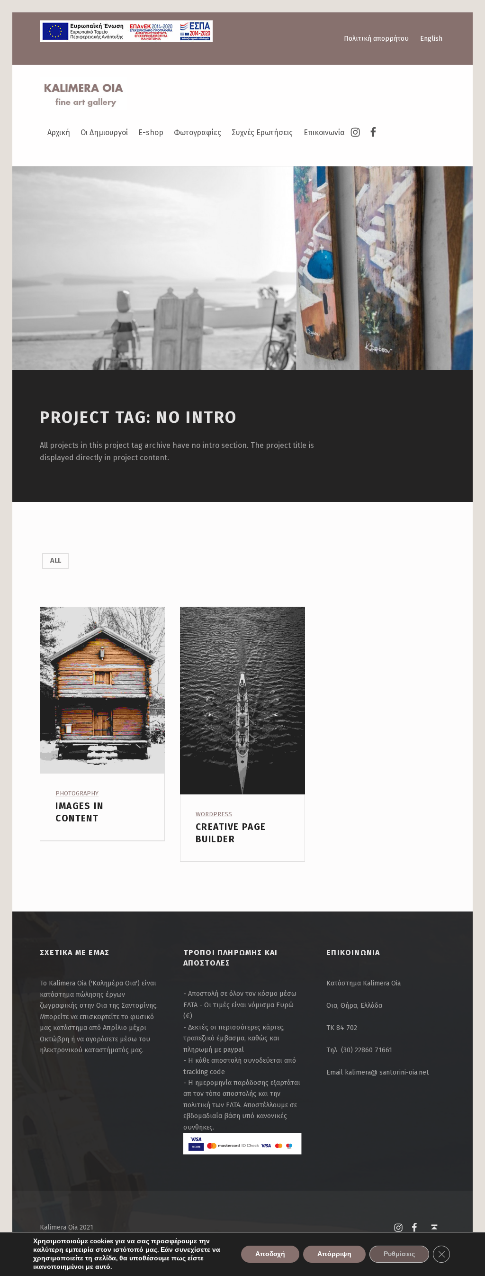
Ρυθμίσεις (399, 1253)
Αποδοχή (270, 1253)
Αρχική (58, 132)
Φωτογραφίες (197, 132)
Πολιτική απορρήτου (376, 38)
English (431, 38)
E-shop (150, 132)
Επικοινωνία (324, 132)
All (55, 560)
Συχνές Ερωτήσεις (262, 132)
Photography (77, 793)
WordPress (214, 814)
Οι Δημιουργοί (104, 132)
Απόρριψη (334, 1253)
